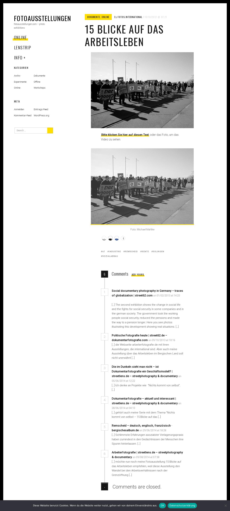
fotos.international (130, 17)
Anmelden (19, 109)
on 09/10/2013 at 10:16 (162, 340)
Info (18, 57)
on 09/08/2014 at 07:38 (146, 457)
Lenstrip (22, 47)
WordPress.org (41, 115)
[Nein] (225, 505)
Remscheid (131, 251)
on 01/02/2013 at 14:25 (166, 295)
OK (162, 505)
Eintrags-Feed (41, 109)
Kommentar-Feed (22, 115)
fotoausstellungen (42, 18)
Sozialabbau (110, 256)
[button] (104, 238)
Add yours (138, 274)
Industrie (115, 251)
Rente (145, 251)
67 (103, 251)
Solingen (158, 251)
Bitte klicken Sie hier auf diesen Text (125, 134)
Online (20, 37)
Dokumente (93, 17)
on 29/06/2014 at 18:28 (153, 430)
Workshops (39, 87)
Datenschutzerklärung (182, 505)
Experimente (20, 81)
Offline (37, 81)
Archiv (17, 75)
